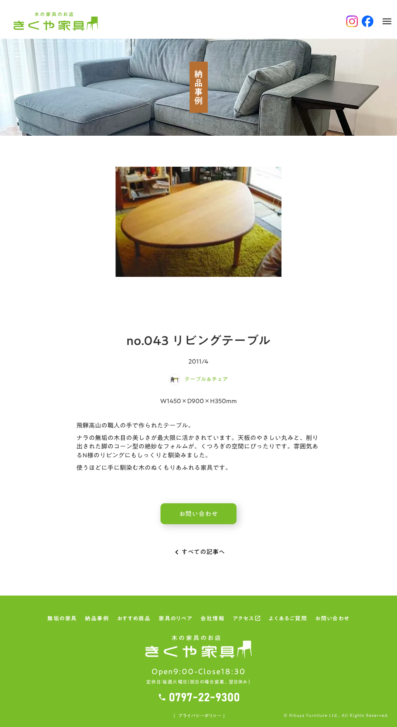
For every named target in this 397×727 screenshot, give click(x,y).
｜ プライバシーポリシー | (198, 716)
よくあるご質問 (288, 619)
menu (387, 21)
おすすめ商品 (133, 619)
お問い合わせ (332, 619)
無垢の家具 (62, 619)
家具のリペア (175, 619)
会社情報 (212, 619)
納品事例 (97, 619)
